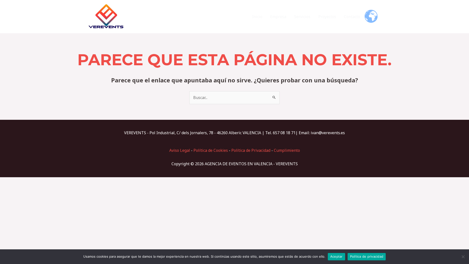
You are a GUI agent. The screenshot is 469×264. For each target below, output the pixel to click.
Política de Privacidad (250, 150)
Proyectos (327, 16)
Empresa (278, 16)
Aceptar (336, 256)
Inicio (257, 16)
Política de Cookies (210, 150)
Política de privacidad (367, 256)
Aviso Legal (179, 150)
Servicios (302, 16)
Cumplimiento (287, 150)
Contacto (352, 16)
